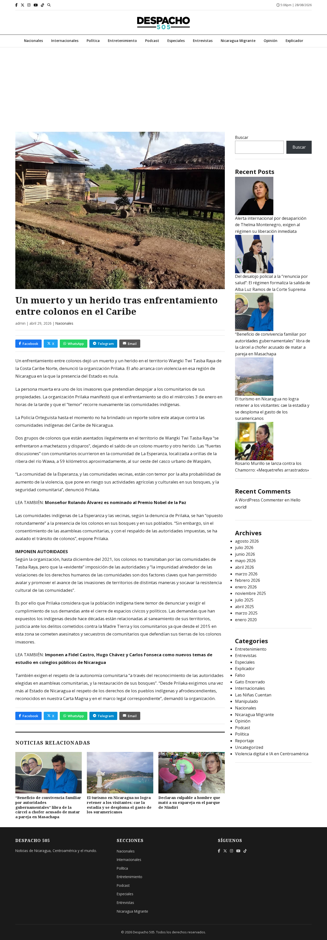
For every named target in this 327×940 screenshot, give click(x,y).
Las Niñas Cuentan (253, 695)
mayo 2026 (245, 560)
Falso (240, 675)
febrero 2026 (247, 580)
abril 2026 (244, 567)
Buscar (241, 137)
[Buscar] (49, 4)
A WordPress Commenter (259, 500)
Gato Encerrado (250, 682)
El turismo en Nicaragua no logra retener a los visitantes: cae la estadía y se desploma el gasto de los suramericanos (119, 804)
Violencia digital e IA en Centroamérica (271, 754)
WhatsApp (76, 343)
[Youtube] (36, 5)
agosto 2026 (247, 541)
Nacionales (33, 40)
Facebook (30, 343)
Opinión (270, 40)
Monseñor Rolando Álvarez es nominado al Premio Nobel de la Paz (115, 502)
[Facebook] (16, 5)
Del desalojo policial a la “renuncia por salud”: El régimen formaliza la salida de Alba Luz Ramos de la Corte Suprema (272, 283)
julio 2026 (244, 547)
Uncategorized (249, 747)
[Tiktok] (42, 5)
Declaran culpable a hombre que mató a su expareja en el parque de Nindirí (189, 802)
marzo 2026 (246, 574)
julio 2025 (244, 600)
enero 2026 (246, 587)
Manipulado (246, 701)
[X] (22, 5)
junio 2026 (245, 554)
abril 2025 (244, 606)
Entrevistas (203, 40)
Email (132, 343)
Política (93, 40)
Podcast (152, 40)
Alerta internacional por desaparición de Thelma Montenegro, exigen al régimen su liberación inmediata (270, 224)
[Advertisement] (163, 86)
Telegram (106, 343)
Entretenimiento (122, 40)
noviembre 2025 (250, 593)
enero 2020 (246, 619)
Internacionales (64, 40)
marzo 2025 (246, 613)
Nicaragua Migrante (238, 40)
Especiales (176, 40)
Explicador (294, 40)
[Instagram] (29, 5)
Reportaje (244, 741)
